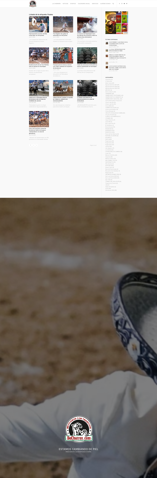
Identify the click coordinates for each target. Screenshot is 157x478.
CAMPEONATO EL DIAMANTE (113, 97)
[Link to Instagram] (122, 3)
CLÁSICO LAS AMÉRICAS (112, 116)
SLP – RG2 (108, 179)
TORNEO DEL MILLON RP (112, 181)
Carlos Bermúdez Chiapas (112, 100)
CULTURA (107, 121)
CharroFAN (108, 106)
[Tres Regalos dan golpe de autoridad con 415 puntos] (63, 24)
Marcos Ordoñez (110, 155)
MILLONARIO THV (110, 160)
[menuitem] (56, 3)
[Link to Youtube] (124, 3)
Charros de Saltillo (110, 109)
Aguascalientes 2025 (111, 88)
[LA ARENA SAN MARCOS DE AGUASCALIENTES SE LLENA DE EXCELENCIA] (87, 88)
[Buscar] (113, 3)
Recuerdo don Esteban (111, 171)
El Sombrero (108, 125)
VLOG (107, 188)
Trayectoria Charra (110, 183)
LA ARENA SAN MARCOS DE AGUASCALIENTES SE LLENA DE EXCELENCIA (85, 99)
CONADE (107, 118)
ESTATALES (108, 130)
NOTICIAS (108, 165)
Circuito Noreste (110, 114)
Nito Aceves (108, 164)
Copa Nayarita (109, 120)
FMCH (107, 139)
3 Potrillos (108, 79)
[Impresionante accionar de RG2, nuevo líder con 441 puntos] (39, 24)
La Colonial (108, 149)
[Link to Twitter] (127, 3)
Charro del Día (109, 102)
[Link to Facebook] (119, 3)
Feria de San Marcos (111, 134)
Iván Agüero (108, 148)
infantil (107, 146)
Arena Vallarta (109, 91)
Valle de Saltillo (109, 186)
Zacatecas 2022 (109, 190)
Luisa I (107, 153)
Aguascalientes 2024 (111, 86)
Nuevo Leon (108, 167)
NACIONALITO (109, 162)
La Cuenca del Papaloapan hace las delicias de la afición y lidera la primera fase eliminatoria (87, 35)
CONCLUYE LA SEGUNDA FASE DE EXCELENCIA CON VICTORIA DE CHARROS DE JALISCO (38, 99)
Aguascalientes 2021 (111, 84)
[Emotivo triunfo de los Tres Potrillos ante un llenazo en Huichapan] (39, 55)
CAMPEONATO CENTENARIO (113, 95)
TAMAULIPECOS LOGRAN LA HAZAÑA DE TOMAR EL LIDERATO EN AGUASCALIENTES (63, 99)
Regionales (108, 172)
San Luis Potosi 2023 (111, 176)
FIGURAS (107, 137)
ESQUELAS (108, 128)
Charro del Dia (109, 104)
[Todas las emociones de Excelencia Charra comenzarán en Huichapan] (87, 55)
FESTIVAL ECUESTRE (111, 135)
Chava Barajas (109, 111)
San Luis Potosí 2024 (111, 178)
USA (106, 185)
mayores (107, 157)
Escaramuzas (109, 127)
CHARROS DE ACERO (111, 107)
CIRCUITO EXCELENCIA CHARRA (114, 113)
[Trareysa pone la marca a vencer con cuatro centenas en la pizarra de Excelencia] (63, 55)
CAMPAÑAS (108, 93)
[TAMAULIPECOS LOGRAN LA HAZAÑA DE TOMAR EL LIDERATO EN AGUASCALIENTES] (63, 88)
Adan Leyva (108, 83)
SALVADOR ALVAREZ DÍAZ (112, 174)
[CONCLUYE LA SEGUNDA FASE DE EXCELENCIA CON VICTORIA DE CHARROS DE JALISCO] (39, 88)
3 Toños (107, 81)
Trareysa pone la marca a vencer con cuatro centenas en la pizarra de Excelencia (62, 66)
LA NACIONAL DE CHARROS (113, 151)
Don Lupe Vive (109, 123)
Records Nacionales (111, 169)
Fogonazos (108, 141)
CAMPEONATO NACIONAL (112, 99)
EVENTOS (108, 132)
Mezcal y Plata (109, 158)
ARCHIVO (107, 90)
